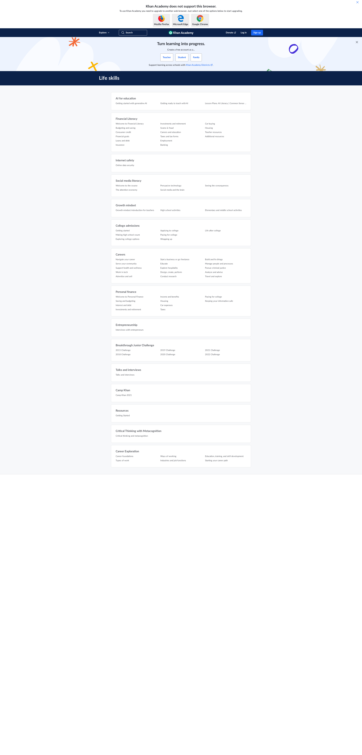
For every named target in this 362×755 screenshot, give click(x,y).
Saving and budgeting (125, 301)
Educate (164, 264)
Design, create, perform (171, 272)
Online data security (125, 165)
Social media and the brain (172, 190)
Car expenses (166, 305)
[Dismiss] (357, 2)
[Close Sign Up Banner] (357, 42)
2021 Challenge (212, 350)
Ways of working (168, 456)
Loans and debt (123, 141)
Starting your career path (216, 461)
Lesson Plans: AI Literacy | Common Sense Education (229, 103)
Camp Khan (123, 390)
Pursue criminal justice (215, 268)
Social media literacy (128, 180)
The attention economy (126, 190)
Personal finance (126, 292)
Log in (244, 33)
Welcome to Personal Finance (129, 297)
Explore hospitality (169, 268)
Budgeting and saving (125, 128)
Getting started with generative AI (131, 103)
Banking (164, 145)
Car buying (210, 124)
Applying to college (169, 231)
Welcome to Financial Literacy (130, 124)
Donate (229, 33)
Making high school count (128, 235)
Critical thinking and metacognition (132, 436)
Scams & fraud (167, 128)
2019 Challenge (167, 350)
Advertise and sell (124, 276)
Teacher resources (213, 132)
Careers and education (170, 132)
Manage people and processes (219, 264)
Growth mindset (126, 205)
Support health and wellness (129, 268)
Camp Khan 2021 (124, 395)
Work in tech (122, 272)
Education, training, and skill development (224, 456)
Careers (120, 254)
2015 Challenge (123, 350)
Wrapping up (166, 239)
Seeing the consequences (217, 186)
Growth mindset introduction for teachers (135, 210)
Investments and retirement (173, 124)
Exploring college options (127, 239)
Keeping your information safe (219, 301)
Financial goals (122, 136)
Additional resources (214, 136)
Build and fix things (214, 259)
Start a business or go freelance (174, 259)
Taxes (162, 310)
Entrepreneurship (126, 325)
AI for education (126, 98)
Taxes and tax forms (169, 136)
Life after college (213, 231)
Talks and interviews (128, 370)
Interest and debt (123, 305)
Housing (209, 128)
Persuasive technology (170, 186)
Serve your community (126, 264)
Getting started (123, 231)
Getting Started (123, 416)
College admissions (128, 225)
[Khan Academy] (181, 32)
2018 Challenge (123, 354)
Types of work (122, 461)
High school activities (170, 210)
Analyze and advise (214, 272)
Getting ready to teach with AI (174, 103)
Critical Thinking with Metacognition (138, 431)
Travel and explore (213, 276)
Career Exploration (127, 451)
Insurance (120, 145)
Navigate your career (125, 259)
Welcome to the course (126, 186)
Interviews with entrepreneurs (130, 330)
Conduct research (168, 276)
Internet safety (125, 160)
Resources (122, 410)
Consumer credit (123, 132)
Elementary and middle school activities (223, 210)
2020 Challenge (167, 354)
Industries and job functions (173, 461)
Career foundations (124, 456)
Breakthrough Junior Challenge (135, 345)
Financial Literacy (126, 118)
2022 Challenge (212, 354)
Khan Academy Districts (198, 65)
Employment (166, 141)
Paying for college (168, 235)
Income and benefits (169, 297)
